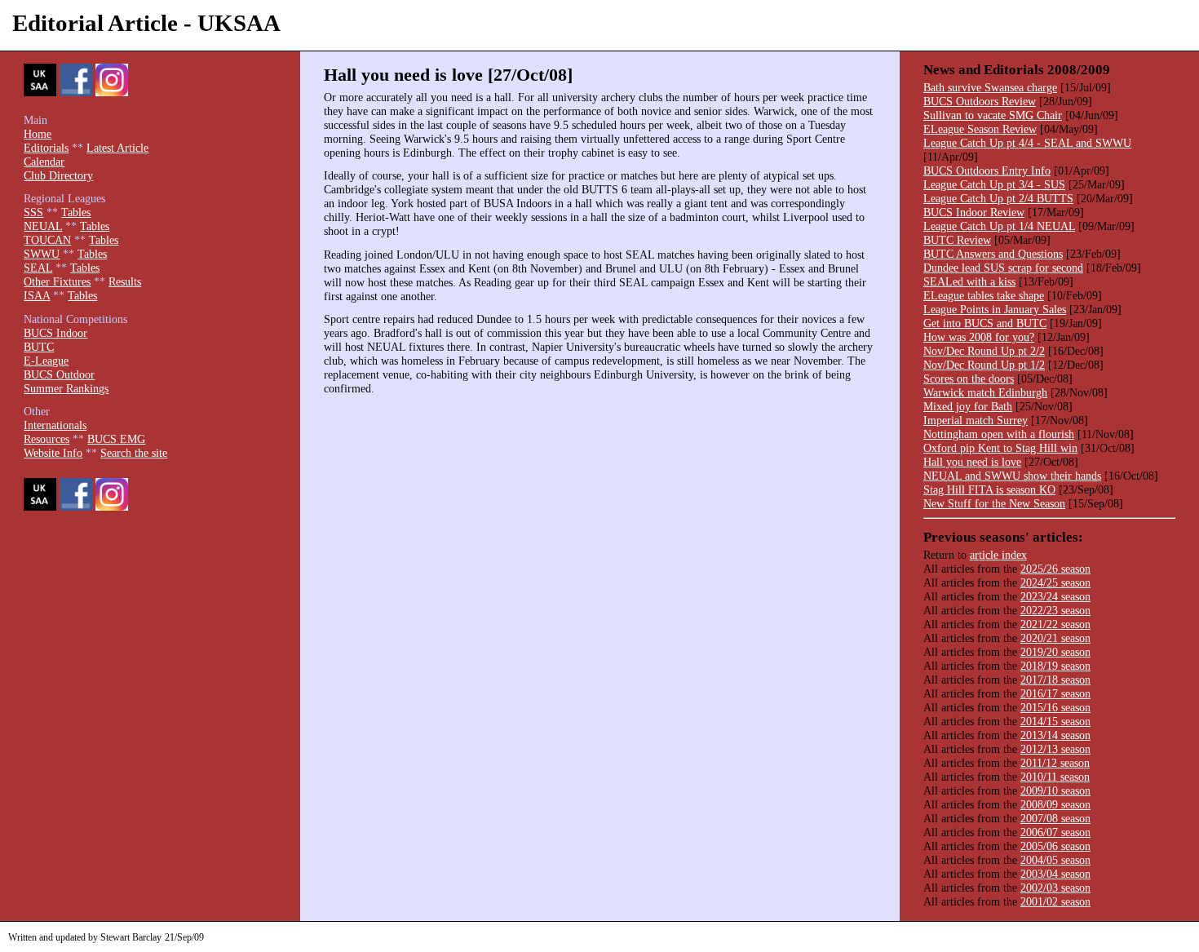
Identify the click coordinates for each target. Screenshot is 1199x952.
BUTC (39, 346)
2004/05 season (1055, 859)
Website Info (53, 452)
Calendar (44, 161)
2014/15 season (1055, 721)
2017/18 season (1055, 679)
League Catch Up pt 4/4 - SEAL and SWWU (1027, 142)
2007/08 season (1055, 818)
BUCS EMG (116, 438)
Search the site (133, 452)
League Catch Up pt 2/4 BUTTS (998, 198)
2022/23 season (1055, 610)
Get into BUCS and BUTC (984, 323)
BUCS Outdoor (59, 374)
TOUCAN (47, 239)
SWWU (42, 253)
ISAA (37, 295)
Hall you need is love (972, 461)
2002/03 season (1055, 887)
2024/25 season (1055, 582)
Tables (76, 212)
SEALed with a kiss (969, 281)
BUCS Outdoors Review (979, 101)
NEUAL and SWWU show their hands (1012, 475)
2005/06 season (1055, 845)
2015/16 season (1055, 707)
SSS (33, 212)
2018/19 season (1055, 665)
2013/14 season (1055, 735)
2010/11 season (1055, 776)
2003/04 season (1055, 873)
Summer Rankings (66, 388)
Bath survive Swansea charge (990, 87)
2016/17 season (1055, 693)
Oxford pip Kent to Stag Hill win (1000, 447)
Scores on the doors (968, 378)
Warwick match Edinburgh (985, 392)
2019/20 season (1055, 651)
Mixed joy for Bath (967, 406)
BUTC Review (957, 239)
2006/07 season (1055, 832)
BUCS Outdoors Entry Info (987, 170)
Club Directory (58, 175)
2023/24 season (1055, 596)
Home (37, 133)
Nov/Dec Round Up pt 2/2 (984, 350)
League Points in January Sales (994, 309)
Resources (46, 438)
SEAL (38, 267)
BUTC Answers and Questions (993, 253)
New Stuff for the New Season (994, 503)
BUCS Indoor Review (973, 212)
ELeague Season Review (980, 128)
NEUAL (43, 225)
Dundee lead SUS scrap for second (1003, 267)
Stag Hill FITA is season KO (989, 489)
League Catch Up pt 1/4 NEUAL (999, 225)
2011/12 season (1055, 762)
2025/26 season (1055, 568)
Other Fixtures (57, 281)
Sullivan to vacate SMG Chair (992, 115)
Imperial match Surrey (975, 420)
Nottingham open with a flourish (998, 434)
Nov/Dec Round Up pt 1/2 (984, 364)
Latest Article (117, 147)
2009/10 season (1055, 790)
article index (998, 554)
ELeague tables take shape (983, 295)
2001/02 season (1055, 901)
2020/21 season (1055, 637)
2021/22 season (1055, 624)
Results (124, 281)
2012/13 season (1055, 748)
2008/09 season (1055, 804)
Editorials (46, 147)
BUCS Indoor (55, 332)
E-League (46, 360)
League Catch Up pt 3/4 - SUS (994, 184)
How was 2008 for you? (978, 336)
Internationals (55, 425)
